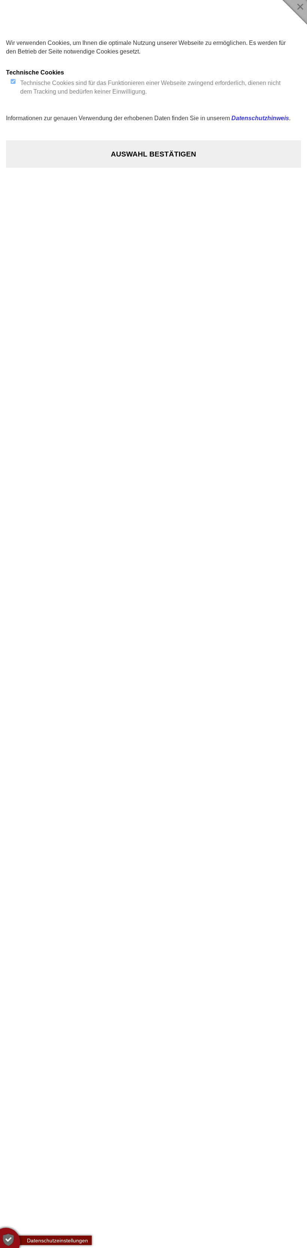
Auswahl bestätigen (153, 154)
